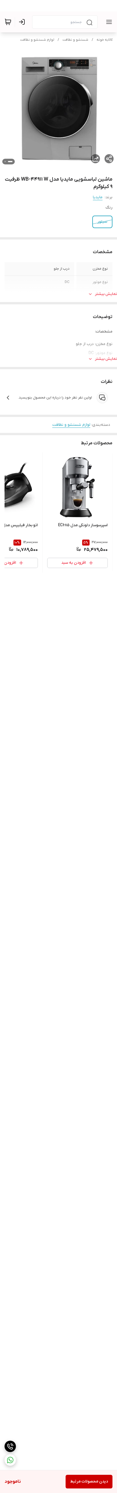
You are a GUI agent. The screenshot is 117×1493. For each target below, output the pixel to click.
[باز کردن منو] (107, 21)
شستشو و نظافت (75, 40)
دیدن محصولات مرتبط (89, 1481)
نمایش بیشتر (106, 294)
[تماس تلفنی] (10, 1446)
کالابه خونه (104, 40)
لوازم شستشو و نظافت (37, 40)
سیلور (102, 221)
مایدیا (98, 197)
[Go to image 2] (5, 161)
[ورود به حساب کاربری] (23, 22)
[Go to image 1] (10, 161)
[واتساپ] (10, 1460)
